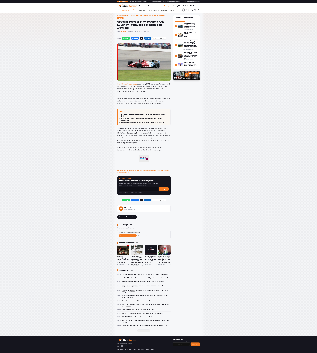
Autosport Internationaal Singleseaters (144, 15)
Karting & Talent (178, 6)
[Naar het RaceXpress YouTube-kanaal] (186, 75)
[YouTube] (118, 346)
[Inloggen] (198, 10)
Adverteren (128, 349)
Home (119, 15)
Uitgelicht (189, 20)
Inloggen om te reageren (127, 235)
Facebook (135, 38)
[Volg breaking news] (186, 10)
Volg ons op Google (160, 38)
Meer (171, 10)
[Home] (127, 5)
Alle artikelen (127, 10)
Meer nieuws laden (144, 330)
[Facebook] (122, 346)
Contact (135, 349)
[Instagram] (126, 346)
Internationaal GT (154, 10)
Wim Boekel (123, 31)
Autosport (167, 6)
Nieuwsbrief (141, 349)
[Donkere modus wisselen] (189, 10)
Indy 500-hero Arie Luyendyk (127, 84)
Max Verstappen (147, 6)
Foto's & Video (190, 6)
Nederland (164, 10)
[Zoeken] (192, 10)
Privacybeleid (150, 349)
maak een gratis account (145, 235)
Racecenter (158, 6)
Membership (120, 349)
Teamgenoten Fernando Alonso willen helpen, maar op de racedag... (143, 122)
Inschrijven (163, 189)
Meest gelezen (180, 20)
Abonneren (195, 73)
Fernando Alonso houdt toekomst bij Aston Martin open (144, 1)
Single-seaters (143, 10)
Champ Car (162, 15)
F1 (139, 6)
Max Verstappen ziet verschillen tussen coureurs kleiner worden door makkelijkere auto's (187, 1)
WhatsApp (126, 38)
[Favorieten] (195, 10)
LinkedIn (147, 38)
